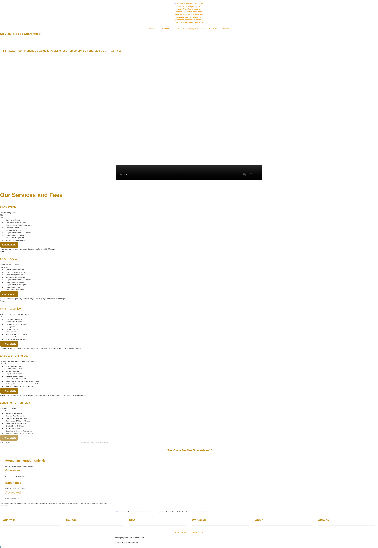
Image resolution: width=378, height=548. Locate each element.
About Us (213, 29)
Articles (226, 29)
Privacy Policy (197, 532)
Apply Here (9, 294)
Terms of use (181, 532)
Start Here (9, 245)
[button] (31, 525)
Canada (165, 29)
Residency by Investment (194, 29)
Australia (152, 29)
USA (177, 29)
